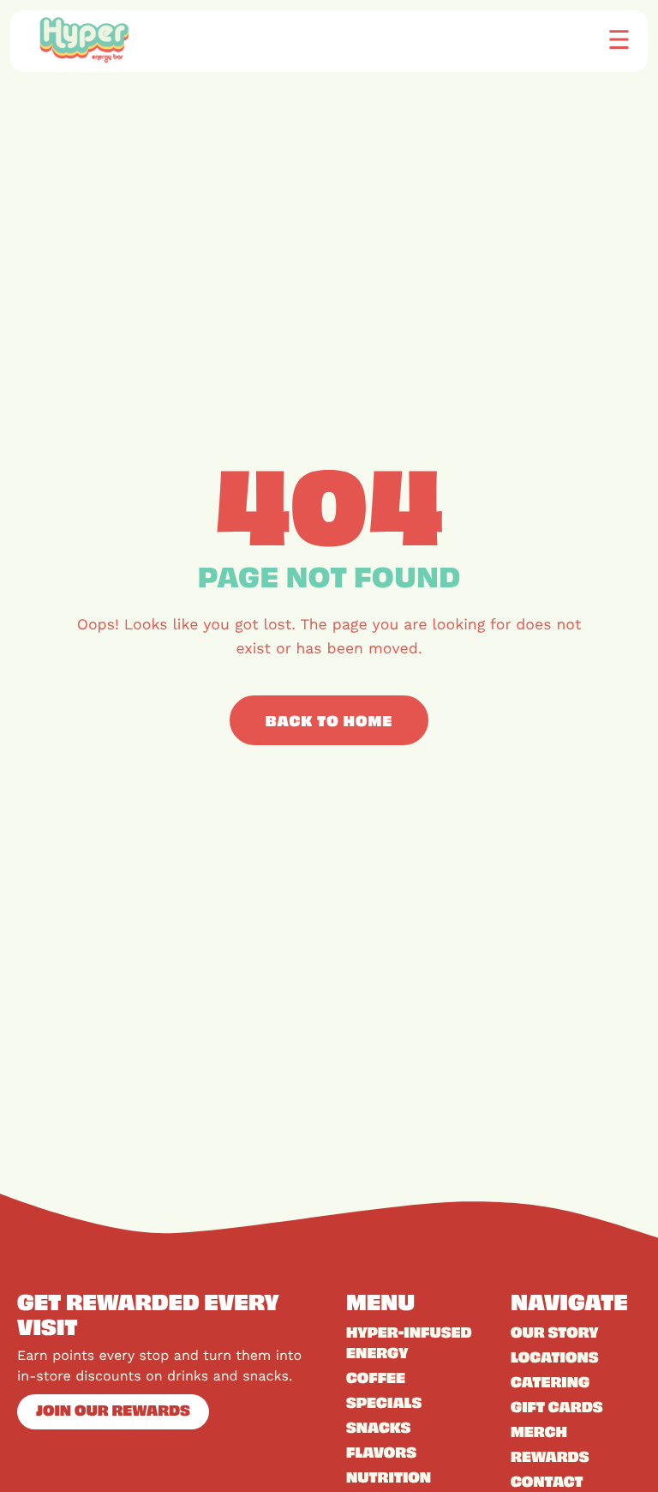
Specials (384, 1402)
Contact (547, 1480)
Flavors (381, 1451)
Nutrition (388, 1476)
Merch (539, 1431)
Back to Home (329, 720)
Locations (555, 1356)
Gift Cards (557, 1406)
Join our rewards (113, 1409)
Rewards (550, 1456)
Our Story (555, 1331)
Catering (550, 1381)
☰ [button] (619, 39)
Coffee (375, 1377)
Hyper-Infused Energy (409, 1342)
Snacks (378, 1426)
